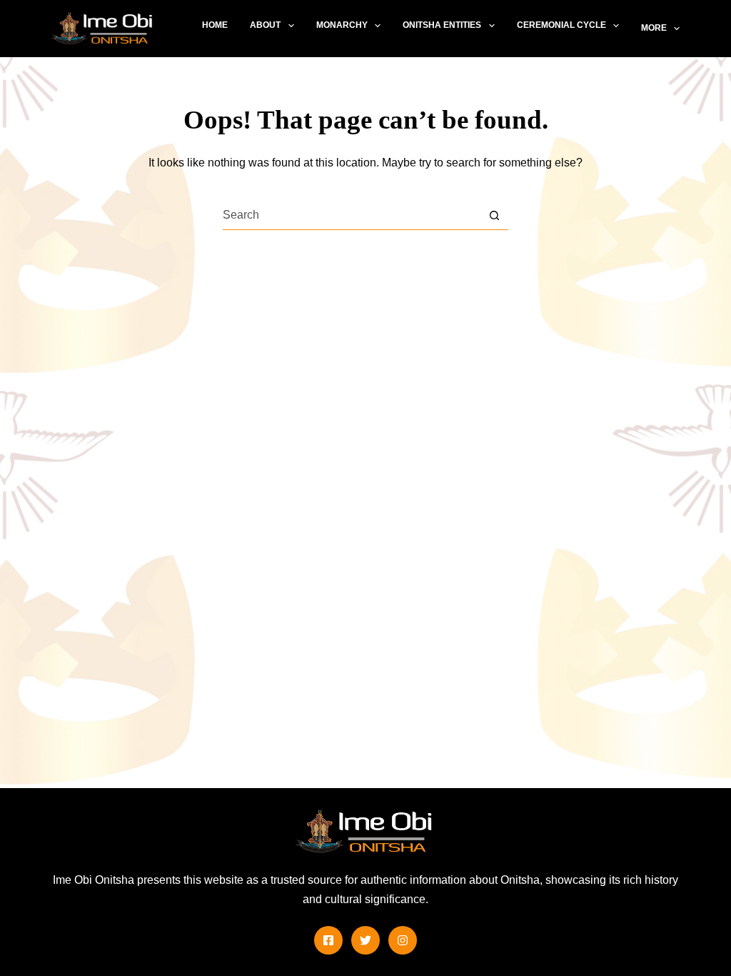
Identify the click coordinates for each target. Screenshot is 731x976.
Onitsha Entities (442, 25)
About (265, 25)
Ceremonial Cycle (561, 25)
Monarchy (342, 25)
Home (215, 25)
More (654, 28)
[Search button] (494, 215)
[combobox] (351, 215)
